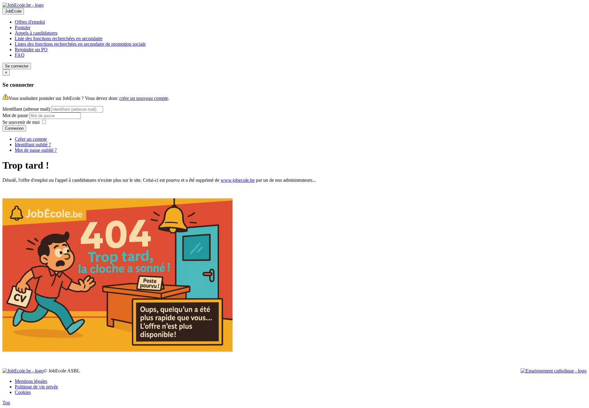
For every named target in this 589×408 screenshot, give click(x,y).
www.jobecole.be (238, 180)
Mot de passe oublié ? (36, 150)
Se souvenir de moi (21, 122)
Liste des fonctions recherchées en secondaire (58, 38)
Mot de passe (15, 115)
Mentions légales (31, 381)
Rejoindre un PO (31, 49)
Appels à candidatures (36, 33)
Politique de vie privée (36, 386)
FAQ (20, 55)
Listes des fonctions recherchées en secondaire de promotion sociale (80, 44)
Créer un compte (31, 139)
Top (6, 402)
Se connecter (17, 66)
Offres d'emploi (30, 22)
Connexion (14, 128)
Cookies (23, 392)
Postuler (22, 27)
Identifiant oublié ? (33, 144)
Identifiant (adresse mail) (26, 109)
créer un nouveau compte (143, 98)
